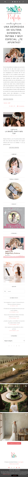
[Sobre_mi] (14, 174)
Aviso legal (20, 462)
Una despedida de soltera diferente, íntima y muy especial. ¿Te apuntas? (14, 34)
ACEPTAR (15, 475)
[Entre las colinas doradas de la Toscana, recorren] (14, 369)
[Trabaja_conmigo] (14, 199)
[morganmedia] (14, 458)
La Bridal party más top (14, 132)
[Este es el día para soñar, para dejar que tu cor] (14, 398)
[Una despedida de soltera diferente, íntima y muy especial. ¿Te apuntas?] (14, 55)
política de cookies (6, 474)
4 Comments (21, 106)
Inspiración (16, 23)
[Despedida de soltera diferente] (14, 257)
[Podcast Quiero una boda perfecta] (14, 228)
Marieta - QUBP (7, 103)
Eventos (9, 23)
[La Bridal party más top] (14, 119)
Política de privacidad (14, 463)
